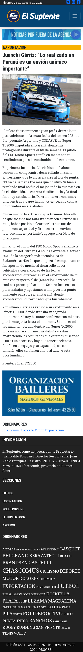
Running (26, 627)
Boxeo (66, 556)
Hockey (54, 593)
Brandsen (15, 562)
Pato (66, 607)
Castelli (40, 562)
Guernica (38, 594)
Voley (20, 633)
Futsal (7, 594)
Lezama (37, 600)
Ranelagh (60, 621)
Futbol (68, 585)
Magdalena (62, 601)
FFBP (53, 587)
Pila (7, 613)
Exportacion (54, 430)
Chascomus (11, 430)
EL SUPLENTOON (13, 517)
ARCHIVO (8, 525)
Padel (42, 607)
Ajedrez (8, 549)
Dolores (29, 578)
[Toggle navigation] (75, 16)
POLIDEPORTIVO (13, 509)
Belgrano (15, 555)
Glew (17, 594)
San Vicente (48, 627)
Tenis (7, 633)
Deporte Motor (32, 430)
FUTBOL (7, 493)
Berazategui (44, 555)
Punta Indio (15, 621)
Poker (17, 614)
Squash (65, 628)
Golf (26, 594)
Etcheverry (47, 578)
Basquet (70, 549)
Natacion (11, 607)
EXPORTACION (12, 501)
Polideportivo (43, 613)
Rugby (9, 627)
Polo (68, 614)
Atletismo (50, 549)
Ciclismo (49, 571)
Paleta (54, 607)
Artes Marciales (28, 549)
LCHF (23, 601)
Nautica (28, 607)
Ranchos (40, 620)
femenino (43, 586)
